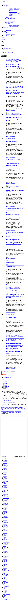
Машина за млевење (14, 9)
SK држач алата (11, 317)
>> (9, 371)
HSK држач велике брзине (15, 412)
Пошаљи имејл (4, 415)
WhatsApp (3, 39)
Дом (4, 4)
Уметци (8, 23)
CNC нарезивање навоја (6, 407)
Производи (6, 5)
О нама (5, 28)
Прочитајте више (10, 84)
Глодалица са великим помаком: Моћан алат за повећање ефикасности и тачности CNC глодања (14, 241)
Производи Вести (10, 34)
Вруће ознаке (4, 405)
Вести (4, 31)
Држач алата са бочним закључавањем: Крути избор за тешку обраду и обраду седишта (15, 295)
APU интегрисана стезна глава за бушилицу (14, 164)
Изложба (8, 30)
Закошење (11, 14)
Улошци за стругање (14, 25)
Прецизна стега (13, 12)
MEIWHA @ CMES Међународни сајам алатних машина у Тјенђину (15, 92)
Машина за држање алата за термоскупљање (15, 265)
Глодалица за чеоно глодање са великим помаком (15, 213)
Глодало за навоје (11, 141)
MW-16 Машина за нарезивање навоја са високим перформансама (13, 411)
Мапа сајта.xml (7, 377)
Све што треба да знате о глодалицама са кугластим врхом (14, 118)
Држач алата (9, 17)
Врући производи (12, 405)
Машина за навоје (13, 10)
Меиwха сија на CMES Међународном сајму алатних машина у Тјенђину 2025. (15, 67)
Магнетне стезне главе (14, 13)
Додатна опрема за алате (12, 6)
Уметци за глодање (13, 26)
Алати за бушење (10, 21)
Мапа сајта (19, 405)
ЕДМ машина (12, 16)
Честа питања (6, 27)
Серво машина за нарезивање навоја (13, 409)
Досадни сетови (10, 22)
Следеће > (6, 371)
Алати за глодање (10, 18)
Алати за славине (10, 19)
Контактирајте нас (7, 35)
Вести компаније (10, 32)
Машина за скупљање (14, 8)
